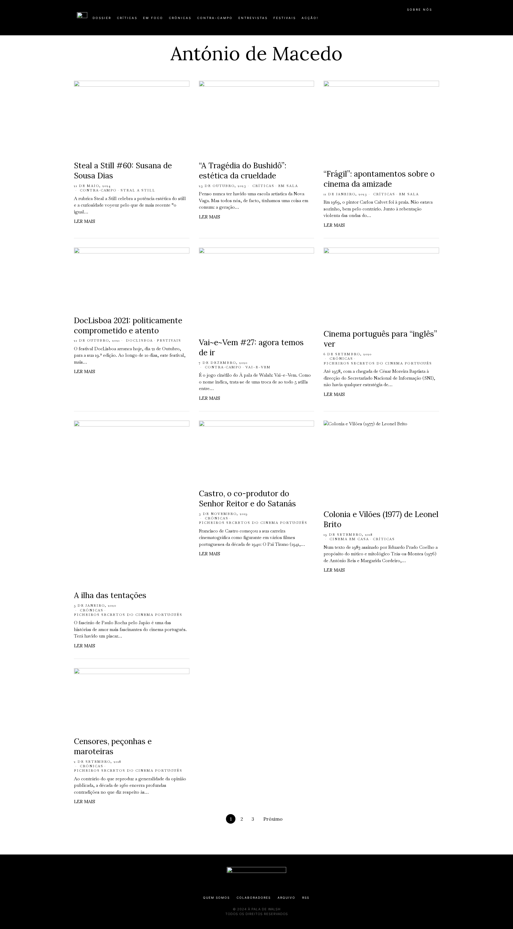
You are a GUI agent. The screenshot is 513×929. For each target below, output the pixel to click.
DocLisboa (139, 340)
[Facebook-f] (378, 20)
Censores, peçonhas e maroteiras (113, 746)
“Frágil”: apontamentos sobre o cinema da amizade (379, 179)
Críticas (263, 186)
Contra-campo (98, 190)
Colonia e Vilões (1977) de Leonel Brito (381, 519)
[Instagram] (397, 20)
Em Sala (288, 186)
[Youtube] (416, 20)
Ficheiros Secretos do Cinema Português (378, 363)
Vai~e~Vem (258, 367)
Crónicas (341, 358)
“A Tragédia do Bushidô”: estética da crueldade (242, 170)
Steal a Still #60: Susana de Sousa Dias (123, 170)
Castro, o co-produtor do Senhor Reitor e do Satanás (247, 498)
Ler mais (84, 221)
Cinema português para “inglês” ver (380, 339)
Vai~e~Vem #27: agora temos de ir (251, 347)
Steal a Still (138, 190)
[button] (433, 21)
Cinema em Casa (349, 539)
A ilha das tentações (110, 595)
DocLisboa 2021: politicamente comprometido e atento (128, 325)
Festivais (169, 340)
